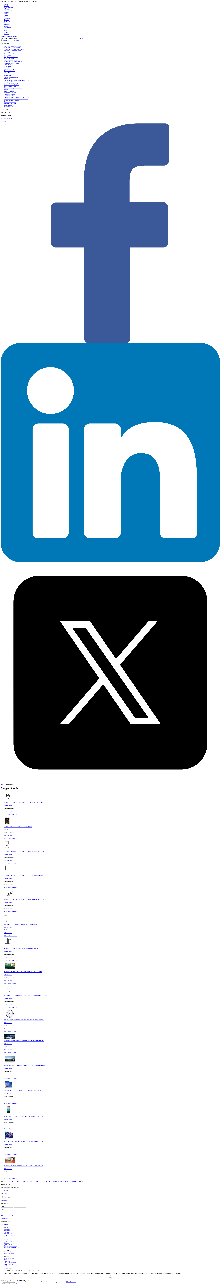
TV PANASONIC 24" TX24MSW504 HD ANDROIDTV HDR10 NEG (24, 1065)
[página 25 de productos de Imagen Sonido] (2, 1181)
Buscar (81, 38)
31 (50, 1181)
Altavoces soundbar (9, 55)
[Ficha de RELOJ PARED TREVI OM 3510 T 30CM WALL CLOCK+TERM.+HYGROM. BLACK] (9, 1017)
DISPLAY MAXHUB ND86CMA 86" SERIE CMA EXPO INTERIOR (24, 1091)
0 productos (4, 1197)
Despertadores (8, 66)
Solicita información (6, 118)
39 (63, 1181)
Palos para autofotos (9, 81)
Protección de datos (9, 1264)
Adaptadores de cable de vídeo (12, 50)
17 (25, 1181)
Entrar (2, 1209)
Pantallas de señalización (11, 83)
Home (2, 784)
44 (72, 1181)
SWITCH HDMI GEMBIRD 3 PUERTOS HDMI (18, 827)
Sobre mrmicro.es (9, 1258)
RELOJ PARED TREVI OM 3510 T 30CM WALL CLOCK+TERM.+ (24, 1020)
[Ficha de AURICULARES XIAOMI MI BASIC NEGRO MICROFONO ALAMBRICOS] (9, 897)
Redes (6, 32)
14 (20, 1181)
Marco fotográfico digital (11, 77)
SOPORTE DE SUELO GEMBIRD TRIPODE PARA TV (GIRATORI (24, 851)
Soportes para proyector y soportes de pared (16, 99)
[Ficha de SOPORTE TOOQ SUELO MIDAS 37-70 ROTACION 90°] (6, 921)
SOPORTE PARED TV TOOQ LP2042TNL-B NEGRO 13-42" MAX (24, 802)
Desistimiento (8, 1244)
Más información (71, 1282)
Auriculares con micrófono (11, 63)
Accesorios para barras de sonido (13, 46)
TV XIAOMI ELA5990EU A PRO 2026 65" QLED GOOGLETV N (23, 1141)
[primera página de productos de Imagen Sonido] (1, 1181)
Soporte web (7, 1252)
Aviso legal (7, 1261)
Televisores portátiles (10, 102)
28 (44, 1181)
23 (36, 1181)
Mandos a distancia (9, 74)
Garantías (6, 1243)
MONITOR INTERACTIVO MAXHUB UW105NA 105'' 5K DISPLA (24, 1041)
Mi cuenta (7, 1230)
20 (31, 1181)
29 (46, 1181)
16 (24, 1181)
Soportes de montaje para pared (12, 94)
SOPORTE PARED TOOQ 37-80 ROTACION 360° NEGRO (21, 948)
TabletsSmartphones (7, 26)
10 (13, 1181)
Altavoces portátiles (9, 54)
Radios (6, 89)
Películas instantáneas (10, 86)
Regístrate (7, 1229)
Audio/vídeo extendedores (11, 60)
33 (53, 1181)
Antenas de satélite (9, 58)
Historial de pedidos (9, 1235)
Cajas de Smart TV (9, 64)
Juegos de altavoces (9, 71)
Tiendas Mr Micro (9, 1253)
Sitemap (6, 1259)
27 (43, 1181)
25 (39, 1181)
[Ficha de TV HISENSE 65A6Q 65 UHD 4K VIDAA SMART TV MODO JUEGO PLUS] (9, 1163)
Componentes (8, 10)
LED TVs (7, 72)
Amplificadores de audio (11, 57)
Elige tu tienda (8, 805)
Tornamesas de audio (10, 103)
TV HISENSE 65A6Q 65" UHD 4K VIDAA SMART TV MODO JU (23, 1166)
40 (65, 1181)
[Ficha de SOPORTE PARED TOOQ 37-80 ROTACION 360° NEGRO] (7, 946)
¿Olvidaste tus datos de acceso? (9, 1215)
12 (17, 1181)
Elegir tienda (4, 1190)
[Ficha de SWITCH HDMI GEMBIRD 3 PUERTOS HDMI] (7, 824)
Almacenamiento (8, 7)
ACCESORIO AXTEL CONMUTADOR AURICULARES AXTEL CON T (25, 995)
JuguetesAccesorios (7, 20)
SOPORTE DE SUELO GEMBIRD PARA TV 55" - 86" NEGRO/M (23, 875)
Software (6, 34)
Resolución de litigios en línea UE (13, 1247)
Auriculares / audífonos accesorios (13, 61)
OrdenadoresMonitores (7, 23)
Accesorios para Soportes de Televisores (15, 49)
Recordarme (5, 1213)
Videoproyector (8, 106)
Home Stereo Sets (9, 68)
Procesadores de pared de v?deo (13, 88)
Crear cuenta (4, 1218)
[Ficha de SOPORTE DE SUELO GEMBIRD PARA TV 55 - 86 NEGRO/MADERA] (7, 873)
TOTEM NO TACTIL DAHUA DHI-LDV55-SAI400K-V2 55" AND (23, 1116)
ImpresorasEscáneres (7, 17)
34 (55, 1181)
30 (48, 1181)
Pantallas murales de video (11, 85)
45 (74, 1181)
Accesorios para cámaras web (12, 47)
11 (15, 1181)
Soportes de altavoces (10, 92)
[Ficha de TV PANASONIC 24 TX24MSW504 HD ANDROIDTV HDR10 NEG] (9, 1063)
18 (27, 1181)
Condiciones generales (10, 1262)
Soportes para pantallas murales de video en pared (17, 97)
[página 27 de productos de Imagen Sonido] (80, 1181)
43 (70, 1181)
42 (68, 1181)
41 (67, 1181)
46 (75, 1181)
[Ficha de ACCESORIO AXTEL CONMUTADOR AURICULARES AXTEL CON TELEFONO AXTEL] (9, 993)
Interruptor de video (9, 69)
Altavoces (7, 52)
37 (60, 1181)
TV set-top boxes (9, 105)
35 (56, 1181)
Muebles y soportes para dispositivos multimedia (17, 80)
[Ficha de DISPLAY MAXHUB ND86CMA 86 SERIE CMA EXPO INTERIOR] (8, 1088)
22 (34, 1181)
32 (51, 1181)
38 (62, 1181)
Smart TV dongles (9, 91)
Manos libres (7, 75)
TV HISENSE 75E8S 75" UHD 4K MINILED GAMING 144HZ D (23, 972)
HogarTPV (6, 29)
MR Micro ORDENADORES (9, 37)
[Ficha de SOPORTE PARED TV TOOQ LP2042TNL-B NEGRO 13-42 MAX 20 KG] (8, 800)
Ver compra (4, 1200)
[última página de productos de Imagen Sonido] (82, 1181)
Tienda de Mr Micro (9, 1233)
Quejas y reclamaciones (10, 1246)
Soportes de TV (8, 95)
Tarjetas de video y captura (11, 100)
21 (32, 1181)
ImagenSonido (6, 14)
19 (29, 1181)
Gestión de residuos (9, 1266)
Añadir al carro (8, 811)
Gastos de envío (8, 1241)
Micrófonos (7, 78)
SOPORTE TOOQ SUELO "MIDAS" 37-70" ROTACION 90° (22, 924)
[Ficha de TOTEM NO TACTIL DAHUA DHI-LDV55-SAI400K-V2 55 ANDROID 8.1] (8, 1113)
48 (79, 1181)
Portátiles (6, 12)
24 (37, 1181)
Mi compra (7, 1232)
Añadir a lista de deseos (10, 814)
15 (22, 1181)
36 (58, 1181)
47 (77, 1181)
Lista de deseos (8, 1237)
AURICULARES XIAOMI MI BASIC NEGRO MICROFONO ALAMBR (25, 899)
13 (18, 1181)
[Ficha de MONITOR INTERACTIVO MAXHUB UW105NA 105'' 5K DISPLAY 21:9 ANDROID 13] (9, 1038)
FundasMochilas (6, 5)
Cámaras (6, 9)
